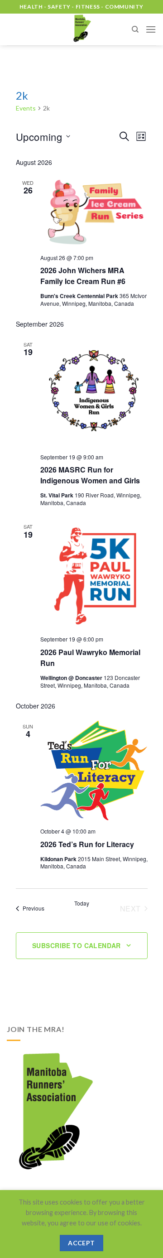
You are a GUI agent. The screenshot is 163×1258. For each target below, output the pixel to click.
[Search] (135, 29)
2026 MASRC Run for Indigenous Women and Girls (90, 475)
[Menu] (150, 29)
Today (81, 903)
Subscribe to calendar (76, 945)
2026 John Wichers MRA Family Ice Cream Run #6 (82, 275)
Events (26, 108)
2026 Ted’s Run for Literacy (87, 844)
